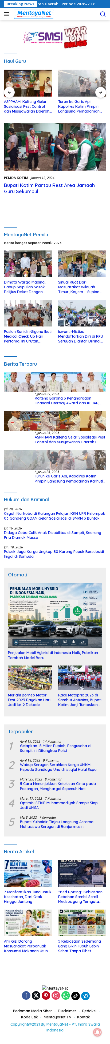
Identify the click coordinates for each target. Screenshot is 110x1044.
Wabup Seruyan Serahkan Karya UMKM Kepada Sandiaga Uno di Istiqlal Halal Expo (58, 767)
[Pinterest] (46, 996)
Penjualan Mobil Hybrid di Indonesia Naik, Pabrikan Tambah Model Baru (53, 655)
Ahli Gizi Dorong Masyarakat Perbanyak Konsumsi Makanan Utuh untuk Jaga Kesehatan (26, 946)
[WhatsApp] (65, 996)
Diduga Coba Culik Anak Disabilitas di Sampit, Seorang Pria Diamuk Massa (52, 535)
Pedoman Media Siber (32, 1011)
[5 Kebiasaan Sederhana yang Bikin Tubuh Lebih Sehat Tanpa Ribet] (82, 923)
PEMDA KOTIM (16, 177)
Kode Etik (29, 1017)
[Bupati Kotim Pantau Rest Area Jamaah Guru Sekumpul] (55, 147)
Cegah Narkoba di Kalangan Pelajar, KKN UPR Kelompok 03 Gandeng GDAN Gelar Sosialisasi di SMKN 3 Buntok (54, 516)
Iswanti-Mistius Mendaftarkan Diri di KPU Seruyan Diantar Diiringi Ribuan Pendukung (80, 336)
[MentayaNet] (33, 14)
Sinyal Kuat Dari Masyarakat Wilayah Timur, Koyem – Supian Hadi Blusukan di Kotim (78, 287)
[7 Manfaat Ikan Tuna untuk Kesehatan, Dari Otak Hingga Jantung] (28, 873)
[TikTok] (75, 996)
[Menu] (7, 14)
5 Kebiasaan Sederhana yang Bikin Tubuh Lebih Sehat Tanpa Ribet (79, 946)
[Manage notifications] (97, 1032)
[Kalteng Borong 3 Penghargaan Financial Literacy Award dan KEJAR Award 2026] (55, 382)
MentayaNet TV (57, 1017)
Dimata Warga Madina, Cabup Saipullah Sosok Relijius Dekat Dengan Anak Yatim (24, 287)
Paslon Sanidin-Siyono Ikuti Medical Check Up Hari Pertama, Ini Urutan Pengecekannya (28, 336)
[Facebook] (26, 996)
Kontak (83, 1017)
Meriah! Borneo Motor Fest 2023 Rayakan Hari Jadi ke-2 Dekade (29, 700)
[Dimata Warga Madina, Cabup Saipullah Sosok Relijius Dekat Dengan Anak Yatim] (28, 263)
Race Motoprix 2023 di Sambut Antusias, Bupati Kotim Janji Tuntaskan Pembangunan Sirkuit (79, 700)
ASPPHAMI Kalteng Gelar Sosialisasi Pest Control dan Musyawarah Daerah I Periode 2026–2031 (70, 439)
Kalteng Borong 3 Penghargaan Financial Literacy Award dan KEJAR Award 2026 (67, 400)
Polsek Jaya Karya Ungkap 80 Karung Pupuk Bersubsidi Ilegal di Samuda (54, 554)
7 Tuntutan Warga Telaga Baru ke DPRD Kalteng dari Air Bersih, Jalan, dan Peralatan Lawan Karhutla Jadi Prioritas (82, 106)
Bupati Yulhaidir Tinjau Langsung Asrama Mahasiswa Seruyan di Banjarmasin (56, 824)
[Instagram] (56, 996)
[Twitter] (36, 996)
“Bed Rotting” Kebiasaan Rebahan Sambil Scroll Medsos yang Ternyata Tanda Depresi (80, 897)
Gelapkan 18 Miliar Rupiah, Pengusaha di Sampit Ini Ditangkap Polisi (55, 748)
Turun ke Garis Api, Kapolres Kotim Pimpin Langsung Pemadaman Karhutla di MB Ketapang (26, 106)
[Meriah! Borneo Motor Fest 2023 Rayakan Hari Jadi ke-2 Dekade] (30, 678)
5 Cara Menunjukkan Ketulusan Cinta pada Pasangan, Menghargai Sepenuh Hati (58, 786)
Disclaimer (67, 1011)
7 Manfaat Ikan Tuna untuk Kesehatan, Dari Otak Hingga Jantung (28, 897)
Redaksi (89, 1011)
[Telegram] (85, 996)
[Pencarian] (103, 14)
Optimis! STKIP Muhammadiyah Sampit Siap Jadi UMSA (59, 805)
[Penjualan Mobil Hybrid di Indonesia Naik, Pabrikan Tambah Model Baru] (55, 615)
